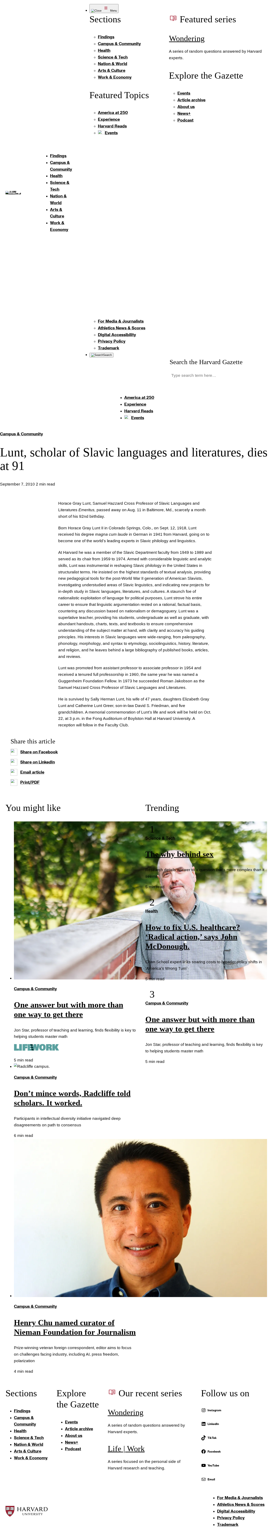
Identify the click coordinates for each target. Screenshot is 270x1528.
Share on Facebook (39, 751)
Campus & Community (21, 433)
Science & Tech (160, 838)
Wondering (187, 38)
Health (151, 910)
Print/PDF (30, 782)
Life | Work (126, 1448)
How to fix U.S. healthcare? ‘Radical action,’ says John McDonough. (192, 937)
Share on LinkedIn (37, 761)
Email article (32, 772)
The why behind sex (179, 854)
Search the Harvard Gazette (206, 362)
